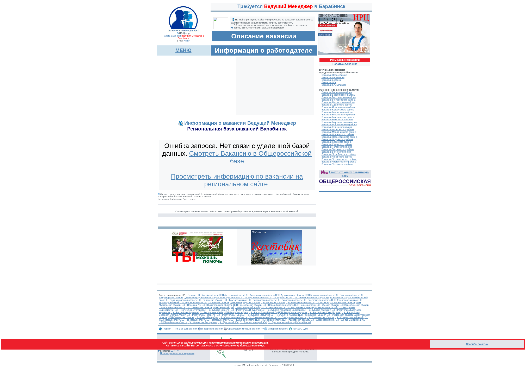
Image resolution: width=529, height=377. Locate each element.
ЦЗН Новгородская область (247, 305)
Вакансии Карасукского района (338, 109)
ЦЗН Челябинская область (173, 322)
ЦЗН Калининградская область (180, 300)
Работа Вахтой (303, 322)
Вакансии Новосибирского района (339, 137)
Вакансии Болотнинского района (339, 97)
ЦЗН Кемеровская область (262, 300)
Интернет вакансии (278, 329)
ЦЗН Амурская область (231, 295)
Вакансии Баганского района (337, 92)
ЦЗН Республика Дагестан (216, 310)
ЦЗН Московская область (341, 302)
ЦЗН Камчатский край (235, 300)
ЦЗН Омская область (328, 305)
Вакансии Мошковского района (338, 134)
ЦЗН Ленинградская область (245, 302)
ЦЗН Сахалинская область (262, 317)
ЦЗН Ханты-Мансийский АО (350, 320)
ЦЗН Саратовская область (233, 317)
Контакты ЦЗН (300, 329)
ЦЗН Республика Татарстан (201, 315)
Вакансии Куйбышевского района (339, 124)
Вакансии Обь (329, 82)
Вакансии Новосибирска (334, 75)
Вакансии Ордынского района (337, 139)
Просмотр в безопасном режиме (177, 353)
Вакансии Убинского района (336, 152)
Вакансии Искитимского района (338, 107)
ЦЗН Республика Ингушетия (246, 310)
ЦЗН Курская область (217, 302)
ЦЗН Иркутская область (333, 297)
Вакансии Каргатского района (337, 112)
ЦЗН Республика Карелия (184, 312)
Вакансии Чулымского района (337, 164)
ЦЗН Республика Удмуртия (255, 315)
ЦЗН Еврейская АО (282, 297)
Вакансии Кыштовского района (338, 129)
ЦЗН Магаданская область (300, 302)
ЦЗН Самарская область (181, 317)
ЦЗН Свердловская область (291, 317)
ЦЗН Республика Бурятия (188, 310)
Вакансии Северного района (336, 142)
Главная (192, 295)
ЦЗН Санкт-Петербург (206, 317)
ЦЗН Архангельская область (259, 295)
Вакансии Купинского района (337, 127)
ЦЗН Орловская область (172, 307)
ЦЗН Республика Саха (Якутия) (324, 312)
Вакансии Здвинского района (337, 104)
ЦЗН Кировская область (289, 300)
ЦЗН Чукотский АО (228, 322)
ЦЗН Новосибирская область (278, 305)
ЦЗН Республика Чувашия (312, 315)
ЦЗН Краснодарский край (344, 300)
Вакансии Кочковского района (337, 119)
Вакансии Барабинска (333, 77)
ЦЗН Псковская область (272, 307)
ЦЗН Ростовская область (340, 315)
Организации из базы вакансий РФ (245, 329)
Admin (187, 40)
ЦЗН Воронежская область (257, 297)
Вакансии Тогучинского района (338, 149)
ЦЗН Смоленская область (320, 317)
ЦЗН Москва (321, 302)
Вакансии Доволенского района (338, 102)
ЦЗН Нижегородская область (217, 305)
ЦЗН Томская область (218, 320)
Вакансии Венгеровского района (338, 99)
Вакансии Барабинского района (338, 95)
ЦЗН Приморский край (247, 307)
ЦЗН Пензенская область (199, 307)
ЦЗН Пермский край (223, 307)
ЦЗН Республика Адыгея (299, 307)
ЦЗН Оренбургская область (354, 305)
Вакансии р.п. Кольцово (334, 85)
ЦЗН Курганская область (193, 302)
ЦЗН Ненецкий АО (191, 305)
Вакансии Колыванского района (338, 114)
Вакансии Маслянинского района (339, 132)
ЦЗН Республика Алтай (324, 307)
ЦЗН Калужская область (210, 300)
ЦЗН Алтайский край (207, 295)
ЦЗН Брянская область (347, 295)
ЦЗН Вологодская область (228, 297)
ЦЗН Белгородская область (319, 295)
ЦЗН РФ (174, 351)
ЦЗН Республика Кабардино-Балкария (281, 310)
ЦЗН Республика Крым (236, 312)
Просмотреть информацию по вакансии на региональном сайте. (237, 180)
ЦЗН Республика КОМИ (210, 312)
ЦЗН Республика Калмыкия (316, 310)
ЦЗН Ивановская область (306, 297)
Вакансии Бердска (331, 80)
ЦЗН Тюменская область (268, 320)
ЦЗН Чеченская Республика (202, 322)
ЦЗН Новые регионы (305, 305)
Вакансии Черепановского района (339, 159)
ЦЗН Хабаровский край (323, 320)
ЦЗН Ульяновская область (296, 320)
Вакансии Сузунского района (337, 144)
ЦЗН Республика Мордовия (292, 312)
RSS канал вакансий (186, 329)
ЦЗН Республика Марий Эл (263, 312)
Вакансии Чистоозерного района (339, 161)
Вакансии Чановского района (337, 156)
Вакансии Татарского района (337, 147)
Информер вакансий (212, 329)
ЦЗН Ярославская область (280, 322)
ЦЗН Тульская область (242, 320)
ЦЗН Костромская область (317, 300)
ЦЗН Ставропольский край (349, 317)
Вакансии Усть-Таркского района (339, 154)
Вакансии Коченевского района (338, 117)
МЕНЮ (183, 50)
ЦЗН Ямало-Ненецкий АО (252, 322)
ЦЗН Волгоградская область (199, 297)
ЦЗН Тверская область (193, 320)
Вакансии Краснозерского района (339, 122)
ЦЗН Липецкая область (273, 302)
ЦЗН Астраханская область (289, 295)
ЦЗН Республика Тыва (229, 315)
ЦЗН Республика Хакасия (284, 315)
